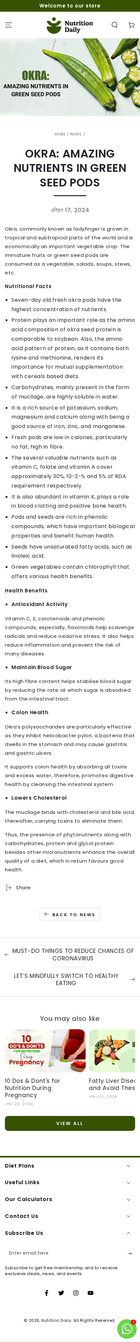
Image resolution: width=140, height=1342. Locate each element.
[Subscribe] (131, 1254)
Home (60, 134)
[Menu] (8, 25)
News (76, 134)
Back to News (74, 915)
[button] (114, 25)
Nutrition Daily (56, 1320)
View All (70, 1123)
